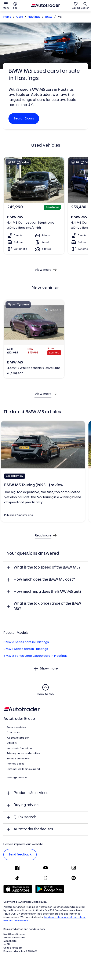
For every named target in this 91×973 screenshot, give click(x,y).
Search (85, 8)
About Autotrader (18, 738)
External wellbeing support (23, 769)
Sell (15, 8)
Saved (76, 8)
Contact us (13, 732)
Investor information (19, 748)
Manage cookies (17, 777)
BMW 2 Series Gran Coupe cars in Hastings (35, 656)
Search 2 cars (24, 118)
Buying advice (26, 805)
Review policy (16, 764)
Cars (19, 16)
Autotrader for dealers (33, 829)
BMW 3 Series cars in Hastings (26, 642)
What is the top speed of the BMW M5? (47, 568)
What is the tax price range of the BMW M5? (47, 606)
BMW (48, 16)
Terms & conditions (18, 758)
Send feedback (20, 854)
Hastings (34, 16)
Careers (12, 743)
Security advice (16, 727)
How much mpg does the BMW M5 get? (47, 592)
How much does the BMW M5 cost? (44, 580)
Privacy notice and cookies (23, 753)
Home (7, 16)
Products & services (31, 793)
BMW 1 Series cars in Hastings (25, 649)
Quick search (25, 817)
